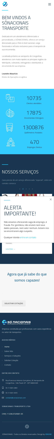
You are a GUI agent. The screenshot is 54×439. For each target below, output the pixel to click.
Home (6, 346)
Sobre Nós (8, 351)
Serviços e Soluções (12, 356)
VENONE (48, 434)
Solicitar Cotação (11, 360)
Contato (7, 365)
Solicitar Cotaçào (14, 303)
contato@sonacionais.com (16, 398)
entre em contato (28, 237)
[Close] (51, 199)
